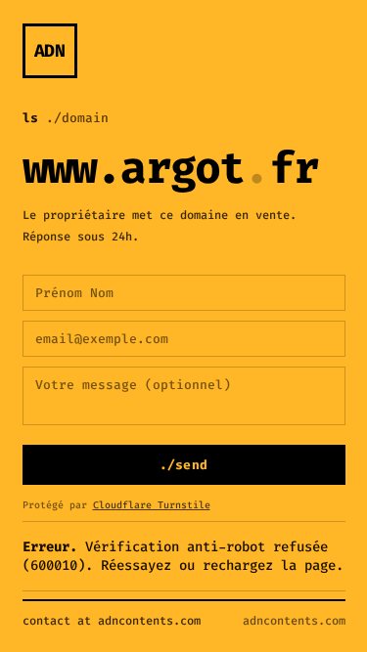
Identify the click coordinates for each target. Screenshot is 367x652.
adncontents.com (294, 621)
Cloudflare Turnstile (151, 505)
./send (184, 464)
